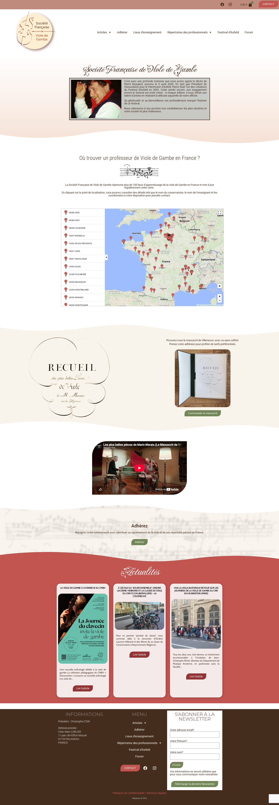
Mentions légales (157, 793)
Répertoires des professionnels (187, 32)
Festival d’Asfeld (228, 32)
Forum (249, 32)
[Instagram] (230, 4)
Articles (102, 32)
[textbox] (165, 96)
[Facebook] (222, 4)
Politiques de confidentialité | (130, 793)
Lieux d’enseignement (147, 32)
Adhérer (122, 32)
